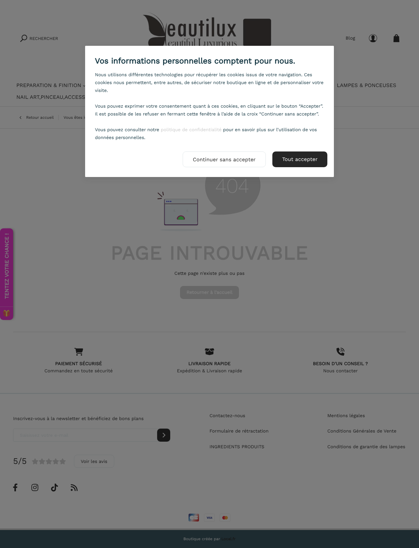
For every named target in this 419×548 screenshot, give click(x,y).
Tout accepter (300, 159)
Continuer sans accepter (224, 159)
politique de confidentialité (191, 130)
